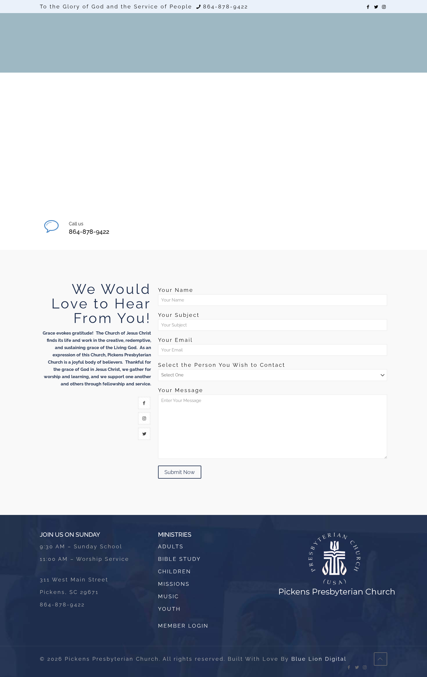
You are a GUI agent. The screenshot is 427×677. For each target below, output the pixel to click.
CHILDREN (174, 571)
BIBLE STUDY (179, 559)
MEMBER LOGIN (183, 626)
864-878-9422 (225, 6)
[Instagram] (384, 7)
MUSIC (168, 596)
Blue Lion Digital (319, 659)
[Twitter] (376, 7)
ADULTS (171, 546)
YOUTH (169, 609)
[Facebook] (368, 7)
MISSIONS (174, 584)
